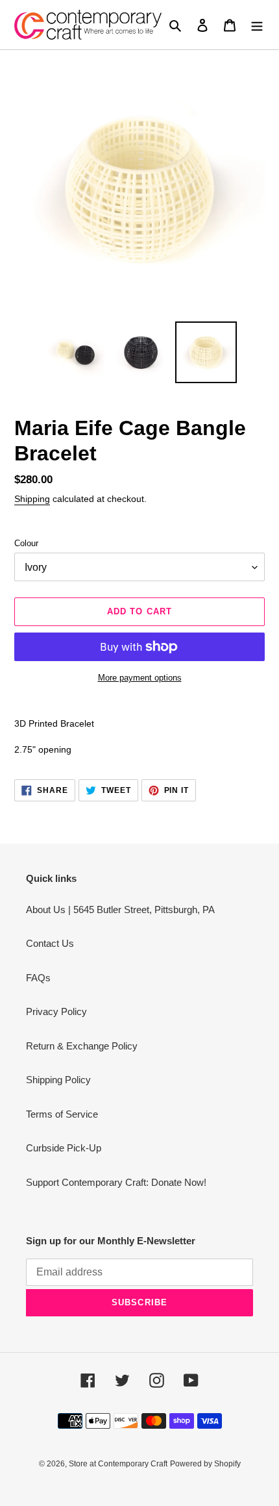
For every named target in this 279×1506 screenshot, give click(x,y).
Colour (26, 543)
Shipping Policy (58, 1079)
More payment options (140, 678)
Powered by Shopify (205, 1463)
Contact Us (50, 943)
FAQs (38, 977)
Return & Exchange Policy (82, 1045)
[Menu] (257, 25)
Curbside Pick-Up (63, 1147)
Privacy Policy (56, 1011)
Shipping (32, 499)
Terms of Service (62, 1114)
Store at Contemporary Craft (118, 1463)
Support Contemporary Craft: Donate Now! (116, 1182)
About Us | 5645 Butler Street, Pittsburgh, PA (120, 909)
